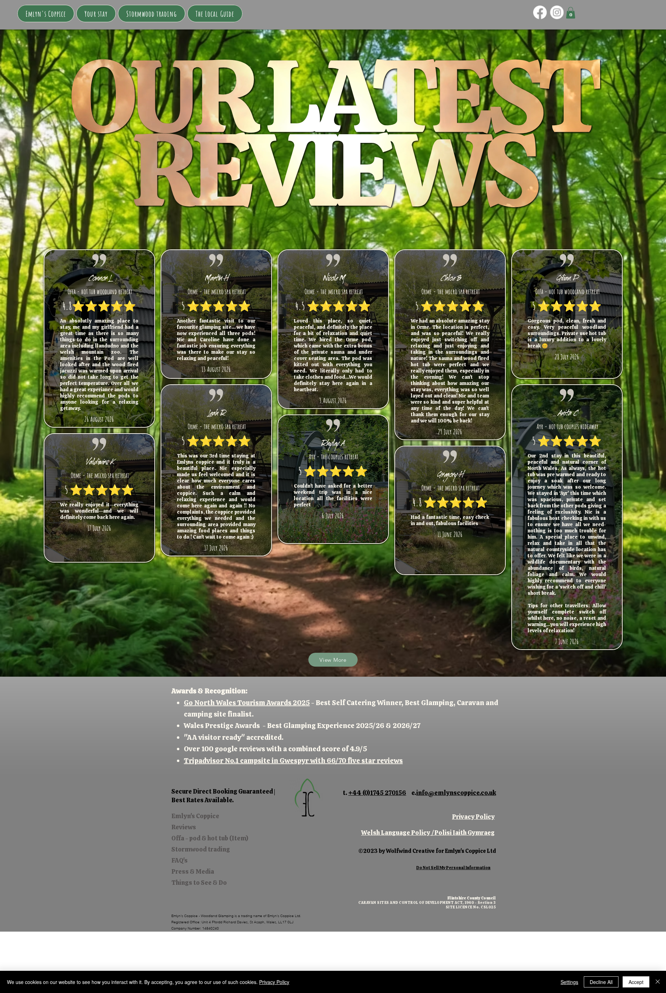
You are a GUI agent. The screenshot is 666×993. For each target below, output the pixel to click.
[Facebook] (540, 12)
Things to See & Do (199, 883)
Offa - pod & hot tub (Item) (209, 838)
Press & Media (192, 871)
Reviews (183, 827)
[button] (96, 13)
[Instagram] (557, 12)
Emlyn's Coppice (195, 816)
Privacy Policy (473, 817)
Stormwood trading (200, 849)
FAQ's (179, 860)
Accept (636, 981)
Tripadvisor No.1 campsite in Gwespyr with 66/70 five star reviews (293, 760)
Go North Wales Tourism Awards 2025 (247, 702)
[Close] (658, 981)
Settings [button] (569, 981)
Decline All (601, 981)
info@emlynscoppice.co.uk (456, 793)
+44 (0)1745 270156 (377, 793)
